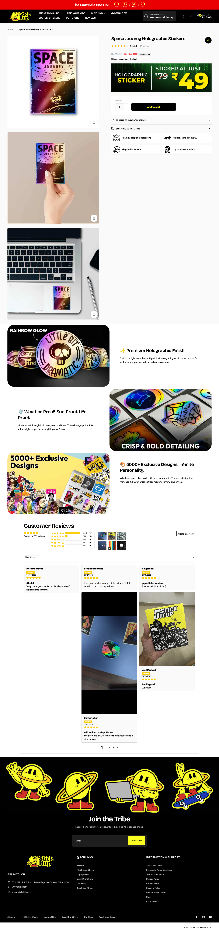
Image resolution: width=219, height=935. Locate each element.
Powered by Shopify (205, 927)
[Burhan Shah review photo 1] (109, 653)
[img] (51, 577)
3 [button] (109, 747)
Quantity (118, 100)
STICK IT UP (194, 927)
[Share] (208, 40)
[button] (49, 13)
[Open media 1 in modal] (53, 82)
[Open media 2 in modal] (53, 178)
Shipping (114, 59)
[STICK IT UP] (40, 866)
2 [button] (105, 747)
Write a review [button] (186, 533)
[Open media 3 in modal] (53, 274)
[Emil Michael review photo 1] (167, 629)
